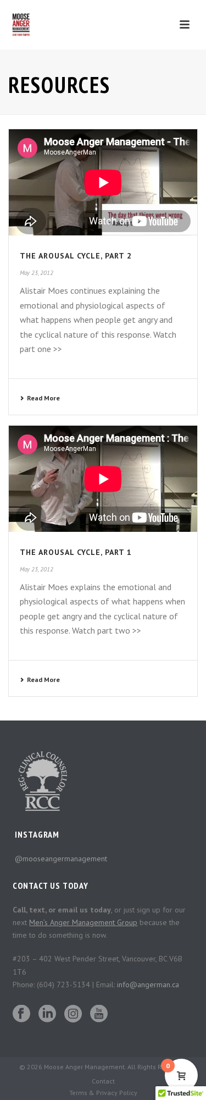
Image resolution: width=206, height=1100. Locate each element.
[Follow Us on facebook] (21, 1014)
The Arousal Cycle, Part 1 (76, 552)
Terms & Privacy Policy (103, 1092)
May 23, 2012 (36, 273)
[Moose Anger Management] (25, 25)
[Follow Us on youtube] (99, 1014)
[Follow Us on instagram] (73, 1014)
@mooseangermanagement (61, 859)
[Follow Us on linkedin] (47, 1014)
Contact (103, 1081)
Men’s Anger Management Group (83, 922)
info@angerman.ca (148, 984)
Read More (43, 398)
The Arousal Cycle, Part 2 (76, 256)
